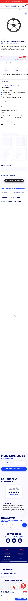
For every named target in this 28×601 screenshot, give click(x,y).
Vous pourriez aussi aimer (11, 201)
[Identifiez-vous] (22, 6)
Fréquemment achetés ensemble (13, 188)
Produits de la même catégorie (12, 193)
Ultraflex (4, 40)
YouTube (14, 540)
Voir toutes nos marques (14, 469)
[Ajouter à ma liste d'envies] (25, 13)
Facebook (8, 540)
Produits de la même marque (12, 197)
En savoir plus (3, 53)
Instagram (20, 540)
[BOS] (7, 462)
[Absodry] (20, 463)
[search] (19, 6)
